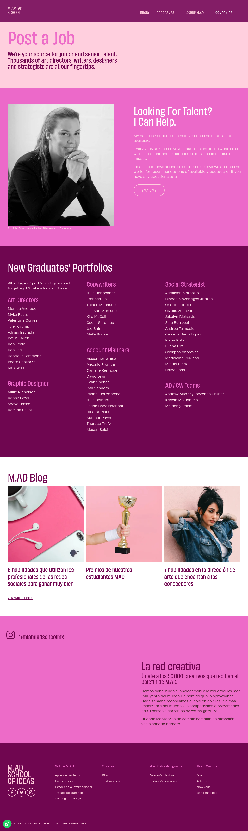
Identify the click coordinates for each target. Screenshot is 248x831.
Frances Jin (97, 299)
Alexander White (101, 358)
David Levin (97, 376)
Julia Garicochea (101, 293)
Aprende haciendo (68, 775)
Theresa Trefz (99, 423)
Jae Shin (94, 328)
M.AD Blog (28, 477)
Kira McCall (96, 316)
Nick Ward (17, 367)
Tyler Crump (18, 326)
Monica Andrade (22, 308)
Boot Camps (207, 766)
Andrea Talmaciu (180, 328)
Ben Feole (16, 344)
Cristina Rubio (178, 304)
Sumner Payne (99, 418)
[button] (149, 190)
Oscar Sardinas (100, 322)
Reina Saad (175, 370)
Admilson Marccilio (182, 293)
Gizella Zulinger (179, 310)
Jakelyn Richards (180, 316)
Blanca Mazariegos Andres (189, 299)
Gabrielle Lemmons (24, 356)
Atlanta (202, 781)
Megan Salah (98, 429)
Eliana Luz (174, 346)
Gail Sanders (98, 388)
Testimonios (111, 781)
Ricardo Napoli (99, 412)
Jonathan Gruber (209, 394)
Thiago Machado (101, 304)
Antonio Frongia (101, 364)
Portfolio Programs (166, 766)
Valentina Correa (23, 320)
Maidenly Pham (178, 406)
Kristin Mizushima (181, 400)
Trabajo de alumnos (69, 792)
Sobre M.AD (195, 12)
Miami (201, 775)
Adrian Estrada (21, 332)
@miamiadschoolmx (41, 636)
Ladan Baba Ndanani (105, 406)
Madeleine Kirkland (182, 358)
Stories (108, 766)
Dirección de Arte (162, 775)
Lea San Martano (102, 310)
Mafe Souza (97, 334)
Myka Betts (18, 314)
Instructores (64, 781)
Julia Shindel (98, 400)
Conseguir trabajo (68, 798)
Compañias (223, 12)
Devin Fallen (18, 338)
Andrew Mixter (178, 394)
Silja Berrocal (177, 322)
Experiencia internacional (73, 786)
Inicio (144, 12)
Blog (105, 775)
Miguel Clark (176, 364)
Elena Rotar (175, 340)
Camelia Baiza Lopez (183, 334)
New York (203, 786)
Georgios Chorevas (182, 352)
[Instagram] (31, 792)
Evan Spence (98, 382)
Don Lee (15, 350)
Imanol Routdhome (103, 394)
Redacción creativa (163, 781)
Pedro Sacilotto (21, 362)
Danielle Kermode (102, 370)
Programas (166, 12)
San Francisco (207, 792)
